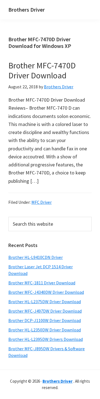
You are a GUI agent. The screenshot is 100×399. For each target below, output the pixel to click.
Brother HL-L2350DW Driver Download (44, 330)
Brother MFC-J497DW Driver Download (45, 311)
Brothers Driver (26, 9)
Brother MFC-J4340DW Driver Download (46, 292)
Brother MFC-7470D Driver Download (42, 70)
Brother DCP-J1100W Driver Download (44, 320)
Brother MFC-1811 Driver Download (41, 282)
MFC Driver (41, 202)
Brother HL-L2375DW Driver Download (44, 301)
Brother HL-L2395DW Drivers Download (45, 339)
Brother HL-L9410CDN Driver (35, 257)
